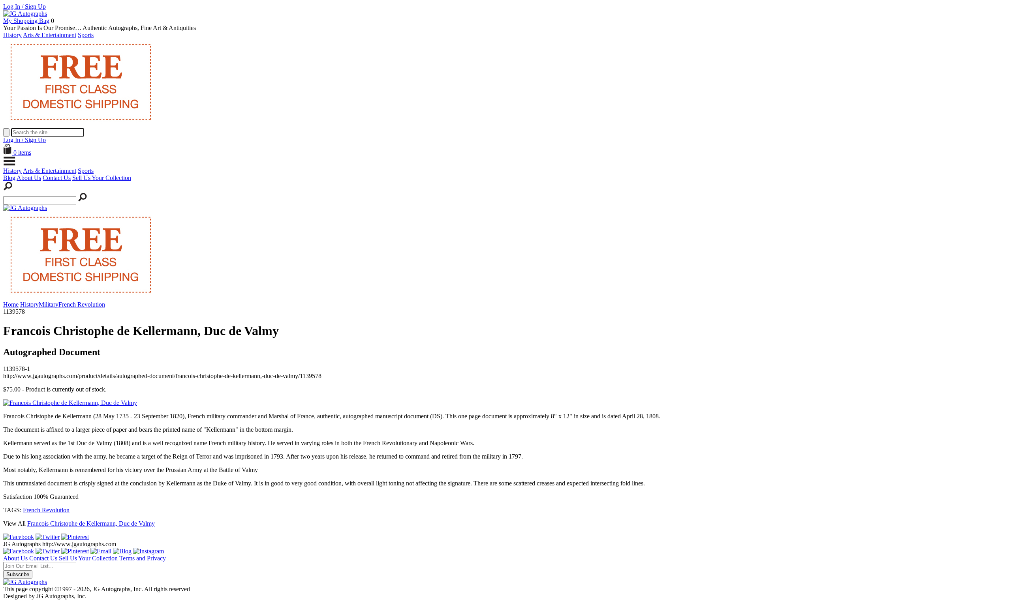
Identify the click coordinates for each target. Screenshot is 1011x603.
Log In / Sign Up (24, 6)
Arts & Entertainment (49, 35)
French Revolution (46, 510)
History (12, 35)
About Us (29, 177)
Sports (86, 35)
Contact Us (57, 177)
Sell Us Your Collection (101, 177)
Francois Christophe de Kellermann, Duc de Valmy (91, 523)
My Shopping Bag (26, 20)
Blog (9, 177)
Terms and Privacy (142, 558)
